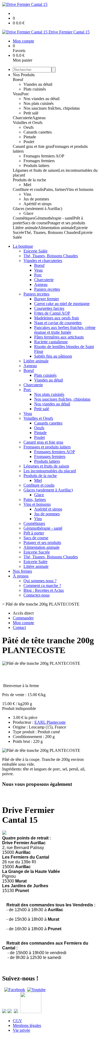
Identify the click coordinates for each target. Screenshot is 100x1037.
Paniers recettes (47, 289)
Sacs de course (35, 223)
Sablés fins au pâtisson (53, 356)
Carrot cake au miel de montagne (62, 303)
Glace (28, 213)
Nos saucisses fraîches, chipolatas (51, 108)
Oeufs (28, 127)
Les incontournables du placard (49, 471)
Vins (27, 194)
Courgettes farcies (49, 308)
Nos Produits (24, 74)
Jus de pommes (36, 199)
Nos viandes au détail (41, 98)
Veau (17, 94)
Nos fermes (22, 571)
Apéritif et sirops (37, 204)
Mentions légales (27, 1025)
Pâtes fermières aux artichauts (59, 337)
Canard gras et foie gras (33, 146)
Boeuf (18, 79)
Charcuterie (22, 117)
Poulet (28, 141)
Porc (25, 94)
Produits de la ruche (29, 180)
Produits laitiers (36, 165)
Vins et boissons (79, 189)
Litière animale (25, 227)
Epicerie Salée (35, 251)
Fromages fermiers (39, 160)
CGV (17, 1020)
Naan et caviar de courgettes (58, 322)
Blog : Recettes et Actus (43, 590)
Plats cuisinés (34, 89)
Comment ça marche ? (42, 585)
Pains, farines (55, 189)
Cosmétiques (23, 218)
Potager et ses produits (66, 223)
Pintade (29, 137)
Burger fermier (46, 299)
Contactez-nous (36, 595)
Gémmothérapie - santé (53, 218)
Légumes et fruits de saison (35, 170)
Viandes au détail (37, 84)
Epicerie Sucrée (36, 552)
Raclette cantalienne (51, 342)
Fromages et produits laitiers (47, 447)
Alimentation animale (56, 227)
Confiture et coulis (28, 189)
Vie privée (21, 1030)
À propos (21, 576)
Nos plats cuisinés (38, 103)
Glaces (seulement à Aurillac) (37, 208)
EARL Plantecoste (50, 722)
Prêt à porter (33, 533)
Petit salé (30, 113)
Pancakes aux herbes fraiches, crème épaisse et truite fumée (64, 330)
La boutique (23, 246)
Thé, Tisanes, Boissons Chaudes (51, 232)
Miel (27, 184)
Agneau (39, 117)
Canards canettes (37, 132)
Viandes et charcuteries (42, 260)
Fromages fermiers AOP (43, 156)
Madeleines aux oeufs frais (56, 318)
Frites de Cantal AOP (52, 313)
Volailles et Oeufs (27, 122)
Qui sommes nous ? (40, 581)
